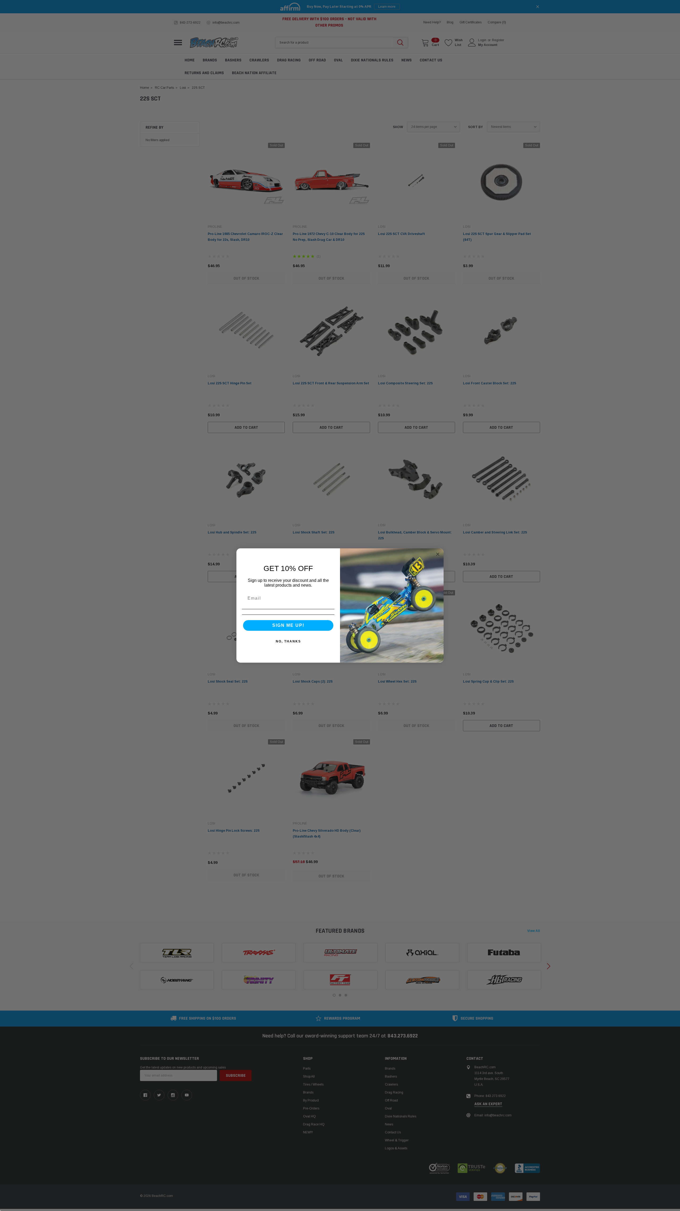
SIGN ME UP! (288, 625)
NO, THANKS (288, 641)
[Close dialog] (438, 554)
